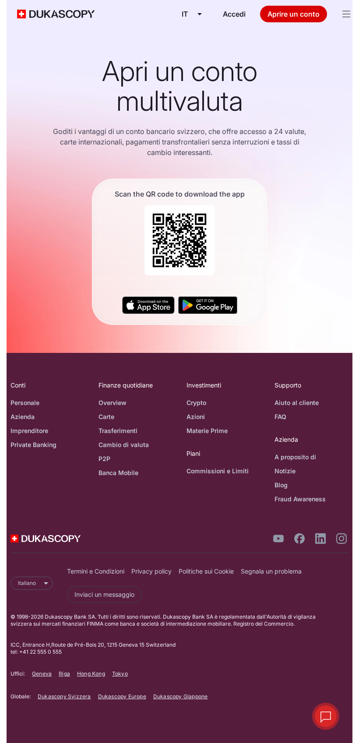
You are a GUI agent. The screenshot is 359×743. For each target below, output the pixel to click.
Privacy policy (151, 571)
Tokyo (120, 673)
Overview (113, 402)
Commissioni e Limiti (218, 471)
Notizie (285, 471)
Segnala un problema (271, 571)
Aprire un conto (293, 14)
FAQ (280, 416)
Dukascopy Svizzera (64, 696)
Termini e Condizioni (95, 571)
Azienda (23, 416)
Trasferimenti (118, 430)
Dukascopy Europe (122, 696)
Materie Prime (207, 430)
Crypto (196, 402)
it (185, 14)
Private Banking (33, 444)
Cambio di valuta (124, 444)
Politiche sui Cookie (206, 571)
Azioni (196, 416)
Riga (64, 673)
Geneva (42, 673)
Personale (25, 402)
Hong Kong (91, 673)
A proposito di (295, 457)
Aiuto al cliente (297, 402)
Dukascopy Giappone (180, 696)
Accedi (234, 14)
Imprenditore (29, 430)
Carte (106, 416)
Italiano (27, 583)
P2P (104, 458)
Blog (281, 485)
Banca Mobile (118, 472)
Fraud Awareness (300, 499)
